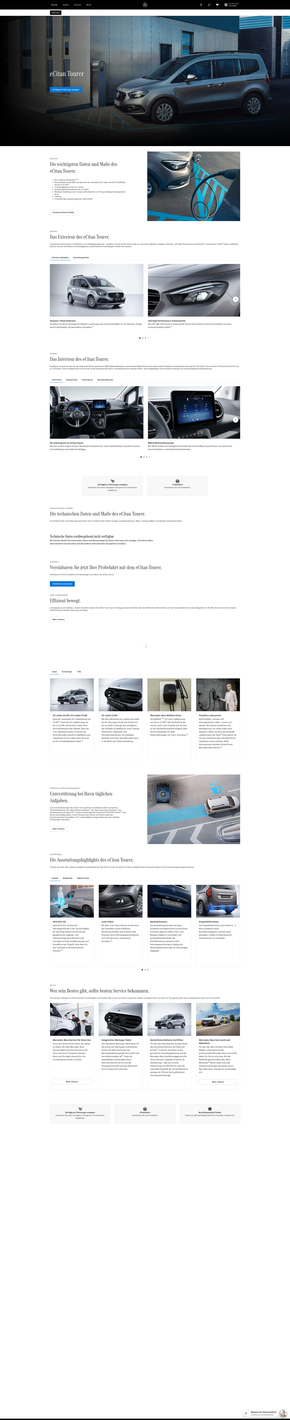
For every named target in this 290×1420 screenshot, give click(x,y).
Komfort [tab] (55, 878)
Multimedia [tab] (67, 878)
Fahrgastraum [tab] (71, 380)
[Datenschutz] (201, 5)
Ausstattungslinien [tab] (81, 257)
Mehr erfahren (59, 619)
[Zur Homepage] (145, 4)
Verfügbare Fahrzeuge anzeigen (66, 89)
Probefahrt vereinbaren (62, 584)
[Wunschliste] (217, 5)
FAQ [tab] (79, 671)
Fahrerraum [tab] (56, 380)
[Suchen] (209, 5)
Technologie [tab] (67, 671)
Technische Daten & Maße (63, 212)
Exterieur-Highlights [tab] (60, 257)
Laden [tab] (54, 671)
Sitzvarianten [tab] (87, 380)
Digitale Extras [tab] (83, 878)
